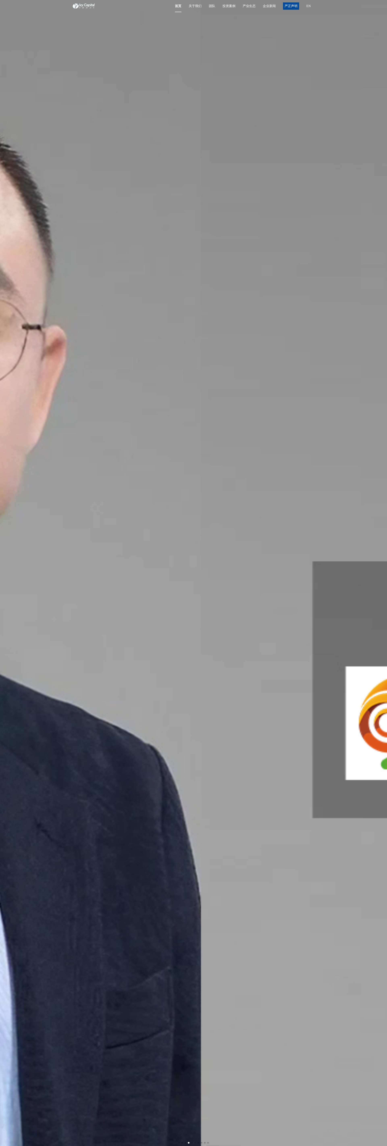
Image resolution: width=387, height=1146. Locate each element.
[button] (179, 1143)
